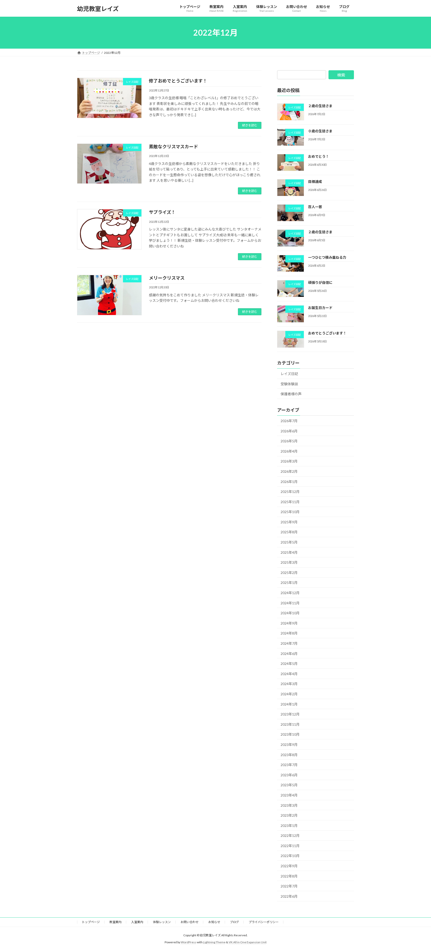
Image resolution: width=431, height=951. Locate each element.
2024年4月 (289, 674)
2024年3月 (289, 684)
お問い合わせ (190, 922)
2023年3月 (289, 805)
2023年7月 (289, 765)
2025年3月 (289, 562)
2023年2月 (289, 815)
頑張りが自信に (320, 282)
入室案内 (137, 922)
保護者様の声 (291, 394)
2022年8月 (289, 876)
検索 (341, 75)
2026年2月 (289, 471)
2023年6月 (289, 775)
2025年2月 (289, 572)
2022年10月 (290, 856)
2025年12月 (290, 491)
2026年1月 (289, 481)
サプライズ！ (162, 212)
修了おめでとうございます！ (178, 80)
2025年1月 (289, 583)
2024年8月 (289, 633)
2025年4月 (289, 552)
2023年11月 (290, 724)
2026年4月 (289, 451)
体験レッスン (162, 922)
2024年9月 (289, 623)
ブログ (234, 922)
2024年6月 (289, 653)
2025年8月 (289, 532)
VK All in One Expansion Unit (248, 942)
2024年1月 (289, 704)
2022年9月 (289, 866)
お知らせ (214, 922)
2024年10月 (290, 613)
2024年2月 (289, 694)
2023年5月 (289, 785)
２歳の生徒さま (320, 106)
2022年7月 (289, 886)
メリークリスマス (167, 278)
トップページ (91, 922)
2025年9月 (289, 522)
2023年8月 (289, 755)
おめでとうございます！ (327, 333)
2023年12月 (290, 714)
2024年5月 (289, 663)
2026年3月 (289, 461)
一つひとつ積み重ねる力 (327, 257)
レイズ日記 (289, 374)
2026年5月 (289, 441)
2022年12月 (290, 835)
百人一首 (315, 207)
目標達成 (315, 181)
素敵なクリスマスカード (173, 146)
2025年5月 (289, 542)
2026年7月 (289, 421)
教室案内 (115, 922)
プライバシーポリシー (264, 922)
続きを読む (249, 125)
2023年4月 (289, 795)
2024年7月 (289, 643)
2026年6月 (289, 431)
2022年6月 (289, 896)
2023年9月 (289, 744)
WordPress (188, 942)
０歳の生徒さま (320, 131)
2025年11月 (290, 502)
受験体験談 (289, 384)
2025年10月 (290, 512)
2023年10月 (290, 734)
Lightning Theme (214, 942)
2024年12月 (290, 593)
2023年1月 (289, 825)
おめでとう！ (318, 156)
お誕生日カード (320, 308)
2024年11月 (290, 603)
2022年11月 (290, 846)
